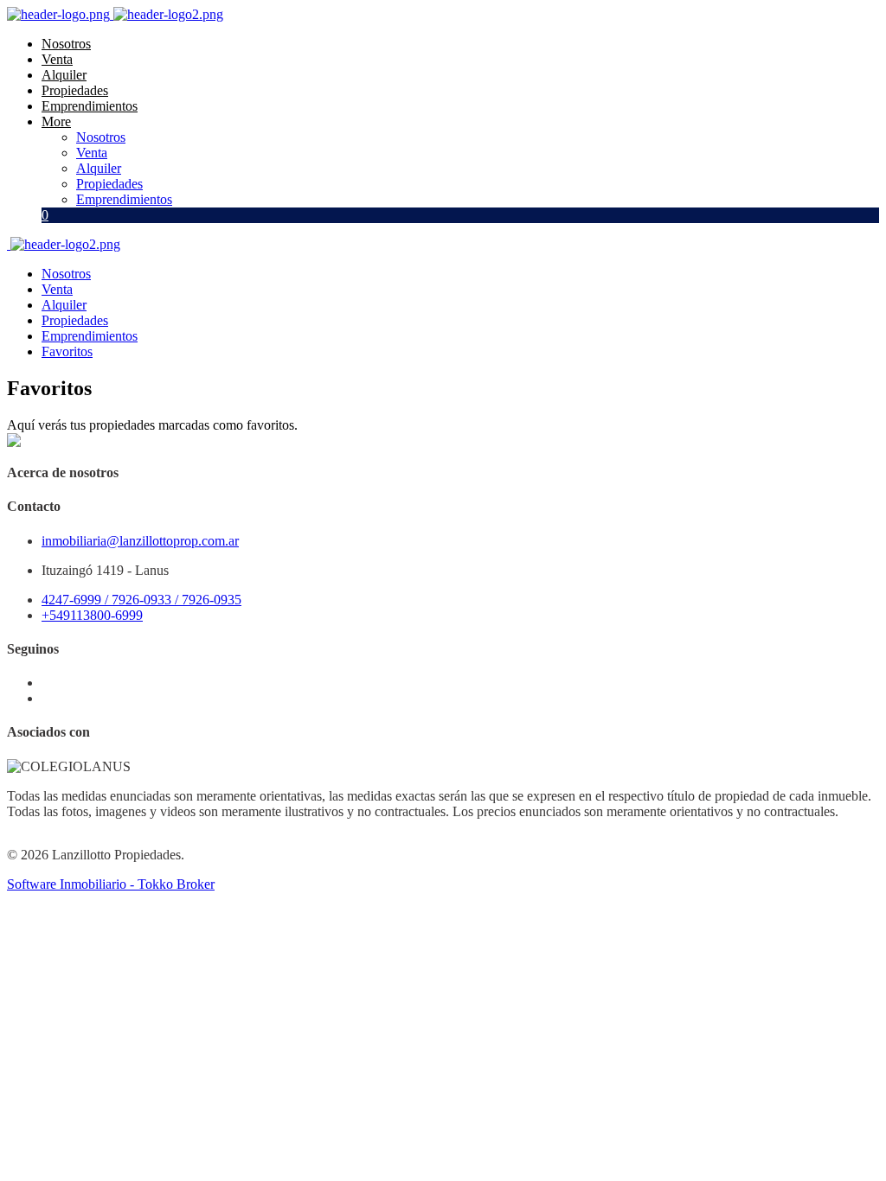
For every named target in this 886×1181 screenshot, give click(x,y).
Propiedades (75, 90)
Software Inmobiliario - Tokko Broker (111, 884)
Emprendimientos (90, 106)
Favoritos (67, 351)
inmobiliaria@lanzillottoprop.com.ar (140, 540)
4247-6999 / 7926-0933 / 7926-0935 (141, 599)
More (56, 121)
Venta (57, 59)
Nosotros (66, 43)
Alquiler (64, 74)
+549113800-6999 (92, 615)
